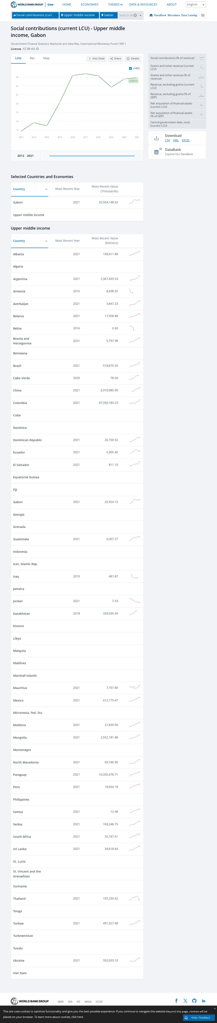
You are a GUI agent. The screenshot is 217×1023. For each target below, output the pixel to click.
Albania (18, 254)
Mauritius (20, 688)
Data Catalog (189, 15)
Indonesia (20, 552)
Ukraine (18, 960)
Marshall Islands (25, 676)
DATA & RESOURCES (143, 4)
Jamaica (18, 589)
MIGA (88, 1001)
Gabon (18, 202)
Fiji (15, 490)
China (17, 390)
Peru (16, 787)
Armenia (19, 291)
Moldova (19, 725)
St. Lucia (19, 861)
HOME (67, 4)
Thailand (19, 899)
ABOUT (172, 4)
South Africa (22, 837)
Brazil (17, 366)
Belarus (18, 316)
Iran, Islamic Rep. (25, 564)
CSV (167, 140)
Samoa (18, 812)
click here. (77, 1017)
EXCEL (186, 140)
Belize (17, 328)
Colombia (20, 403)
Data (50, 4)
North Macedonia (26, 762)
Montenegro (22, 750)
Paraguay (20, 775)
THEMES (114, 4)
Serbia (17, 824)
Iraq (16, 576)
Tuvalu (18, 948)
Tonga (17, 911)
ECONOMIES (90, 4)
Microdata (174, 15)
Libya (17, 638)
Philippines (21, 799)
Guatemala (21, 539)
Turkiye (18, 923)
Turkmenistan (23, 936)
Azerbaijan (20, 304)
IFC (79, 1001)
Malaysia (19, 651)
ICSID (99, 1001)
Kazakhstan (21, 614)
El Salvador (21, 465)
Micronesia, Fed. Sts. (28, 713)
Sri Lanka (19, 849)
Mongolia (20, 737)
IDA (70, 1001)
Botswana (20, 353)
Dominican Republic (27, 440)
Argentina (20, 279)
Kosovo (18, 626)
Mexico (18, 700)
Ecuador (19, 452)
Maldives (19, 663)
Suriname (20, 886)
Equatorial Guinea (26, 477)
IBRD (61, 1001)
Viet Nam (19, 973)
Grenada (19, 527)
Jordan (18, 601)
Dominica (20, 428)
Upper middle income (28, 215)
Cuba (17, 415)
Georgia (18, 514)
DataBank (160, 15)
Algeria (18, 266)
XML (176, 140)
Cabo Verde (21, 378)
